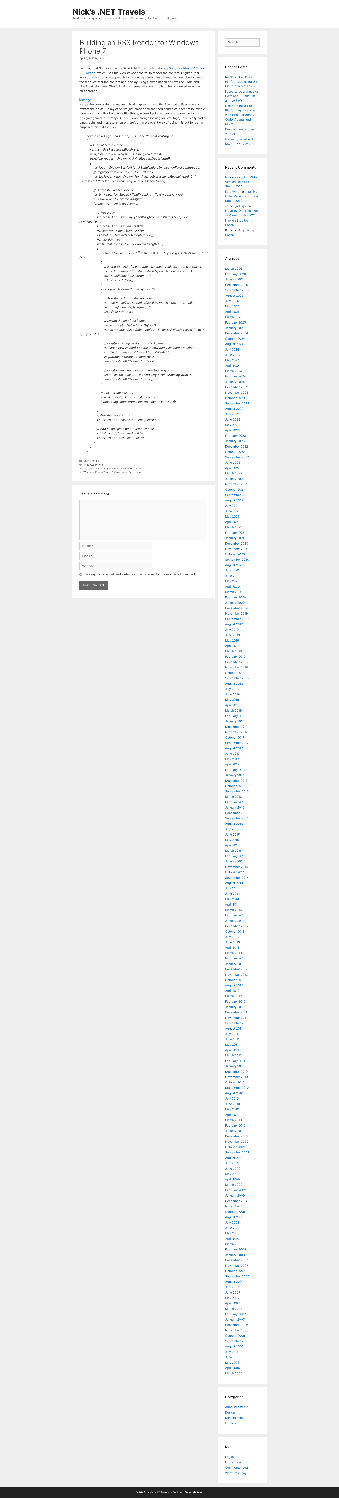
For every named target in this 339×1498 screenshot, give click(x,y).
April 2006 (232, 1368)
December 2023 (236, 387)
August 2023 (234, 408)
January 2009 (235, 1195)
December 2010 (236, 1071)
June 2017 (232, 753)
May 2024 (232, 360)
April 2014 (232, 904)
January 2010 (234, 1131)
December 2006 (236, 1325)
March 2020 (233, 592)
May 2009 (232, 1174)
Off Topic (231, 1423)
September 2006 (237, 1341)
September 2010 (237, 1087)
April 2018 (232, 705)
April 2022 (232, 468)
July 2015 (232, 829)
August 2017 (234, 748)
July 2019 (232, 629)
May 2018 (232, 699)
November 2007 (236, 1265)
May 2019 (232, 640)
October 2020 (235, 554)
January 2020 (235, 602)
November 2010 (236, 1077)
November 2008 (236, 1206)
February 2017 (235, 770)
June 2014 (232, 893)
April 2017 (232, 764)
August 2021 (234, 500)
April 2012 (232, 990)
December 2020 (236, 543)
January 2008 (235, 1255)
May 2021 (232, 516)
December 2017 (236, 727)
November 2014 (236, 867)
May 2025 (232, 306)
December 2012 (236, 969)
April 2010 (232, 1115)
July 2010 (232, 1098)
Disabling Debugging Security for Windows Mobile (112, 468)
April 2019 (232, 646)
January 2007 (235, 1319)
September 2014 (237, 877)
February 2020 (235, 597)
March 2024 (233, 371)
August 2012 (234, 985)
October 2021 (234, 489)
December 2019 (236, 608)
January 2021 (234, 538)
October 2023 (235, 398)
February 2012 (235, 1001)
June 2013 (232, 942)
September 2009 (237, 1152)
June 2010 (232, 1104)
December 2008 (236, 1201)
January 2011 (234, 1066)
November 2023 (236, 392)
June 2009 (232, 1168)
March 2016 (233, 796)
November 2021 (236, 484)
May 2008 (232, 1233)
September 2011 (236, 1023)
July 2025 (232, 301)
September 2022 (237, 457)
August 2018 (234, 683)
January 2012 (234, 1007)
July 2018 (232, 689)
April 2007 (232, 1303)
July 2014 (232, 888)
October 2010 (235, 1082)
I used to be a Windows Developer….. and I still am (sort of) (242, 96)
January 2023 (235, 441)
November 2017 (236, 732)
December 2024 (236, 333)
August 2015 (234, 824)
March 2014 (233, 910)
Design (230, 1412)
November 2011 (236, 1018)
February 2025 (235, 322)
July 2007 (232, 1287)
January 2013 (234, 964)
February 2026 (235, 274)
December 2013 (236, 926)
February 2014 (235, 915)
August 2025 (234, 295)
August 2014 (234, 883)
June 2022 (232, 462)
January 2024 (235, 382)
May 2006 (232, 1362)
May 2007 (232, 1298)
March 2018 (233, 710)
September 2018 (237, 678)
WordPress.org (235, 1473)
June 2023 (232, 419)
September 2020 (237, 559)
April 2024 (232, 365)
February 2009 (235, 1190)
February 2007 (235, 1314)
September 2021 (237, 495)
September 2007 (237, 1276)
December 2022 (236, 446)
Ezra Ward (232, 191)
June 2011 (232, 1039)
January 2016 (234, 807)
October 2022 (235, 452)
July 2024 (232, 349)
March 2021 (233, 527)
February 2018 (235, 716)
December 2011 (236, 1012)
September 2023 (237, 403)
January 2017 (234, 775)
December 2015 (236, 813)
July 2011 (231, 1034)
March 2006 (233, 1373)
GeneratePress (194, 1492)
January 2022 (235, 479)
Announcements (236, 1407)
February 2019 (235, 656)
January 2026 (235, 279)
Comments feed (236, 1467)
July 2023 (232, 414)
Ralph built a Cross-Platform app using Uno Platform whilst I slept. (241, 81)
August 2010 (234, 1093)
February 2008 (235, 1249)
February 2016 (235, 802)
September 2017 (237, 743)
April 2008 (232, 1238)
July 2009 (232, 1163)
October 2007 (235, 1271)
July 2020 (232, 570)
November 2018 (236, 667)
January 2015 (234, 861)
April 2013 (232, 947)
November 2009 (236, 1141)
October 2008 (235, 1212)
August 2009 (234, 1158)
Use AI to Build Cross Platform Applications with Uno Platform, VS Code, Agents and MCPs (241, 115)
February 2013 (235, 958)
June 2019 (232, 635)
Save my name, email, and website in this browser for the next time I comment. (139, 574)
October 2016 (235, 786)
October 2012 (234, 980)
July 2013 (232, 937)
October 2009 (235, 1147)
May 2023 (232, 425)
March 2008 (233, 1244)
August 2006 (234, 1346)
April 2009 (232, 1179)
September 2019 (237, 619)
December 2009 (236, 1136)
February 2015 (235, 856)
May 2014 (232, 899)
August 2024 (234, 344)
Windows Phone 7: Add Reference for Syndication (112, 472)
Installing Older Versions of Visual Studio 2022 (241, 182)
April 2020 (232, 586)
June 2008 (232, 1228)
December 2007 (236, 1260)
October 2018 (234, 673)
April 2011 (232, 1050)
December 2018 (236, 662)
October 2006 (235, 1335)
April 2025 (232, 311)
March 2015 (233, 850)
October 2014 (235, 872)
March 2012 (233, 996)
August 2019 (234, 624)
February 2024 (235, 376)
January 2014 (234, 921)
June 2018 (232, 694)
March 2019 (233, 651)
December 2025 (236, 285)
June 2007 (232, 1292)
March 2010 (233, 1120)
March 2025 (233, 317)
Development (91, 460)
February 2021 (235, 532)
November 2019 (236, 613)
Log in (229, 1457)
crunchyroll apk (235, 206)
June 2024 (232, 355)
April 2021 (232, 522)
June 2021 (232, 511)
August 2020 (234, 565)
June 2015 (232, 834)
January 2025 (235, 328)
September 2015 (237, 818)
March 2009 (233, 1184)
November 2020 (236, 549)
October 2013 (235, 931)
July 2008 (232, 1222)
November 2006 (236, 1330)
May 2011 (232, 1044)
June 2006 (232, 1357)
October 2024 (235, 338)
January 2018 (234, 721)
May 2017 (232, 759)
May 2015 (232, 840)
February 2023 (235, 435)
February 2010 (235, 1125)
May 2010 (232, 1109)
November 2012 (236, 974)
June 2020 (232, 576)
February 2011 (235, 1061)
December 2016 (236, 780)
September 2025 (237, 290)
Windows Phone (93, 464)
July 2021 (232, 505)
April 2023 (232, 430)
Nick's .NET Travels (108, 12)
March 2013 (233, 953)
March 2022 (233, 473)
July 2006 (232, 1352)
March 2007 (233, 1309)
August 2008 (234, 1217)
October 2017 (234, 737)
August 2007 (234, 1281)
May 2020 (232, 581)
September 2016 (237, 791)
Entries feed (233, 1462)
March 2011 (233, 1055)
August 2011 (234, 1028)
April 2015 (232, 845)
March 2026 (233, 268)
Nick (228, 177)
